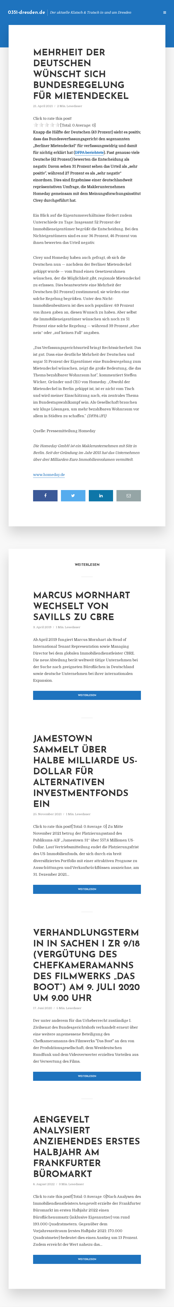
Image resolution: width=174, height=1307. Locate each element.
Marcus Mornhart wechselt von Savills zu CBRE (81, 606)
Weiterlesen (87, 695)
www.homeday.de (49, 475)
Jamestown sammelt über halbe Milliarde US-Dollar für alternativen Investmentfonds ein (85, 772)
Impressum (122, 12)
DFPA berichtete (89, 153)
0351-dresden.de (26, 12)
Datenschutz (147, 12)
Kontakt (101, 12)
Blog (84, 12)
